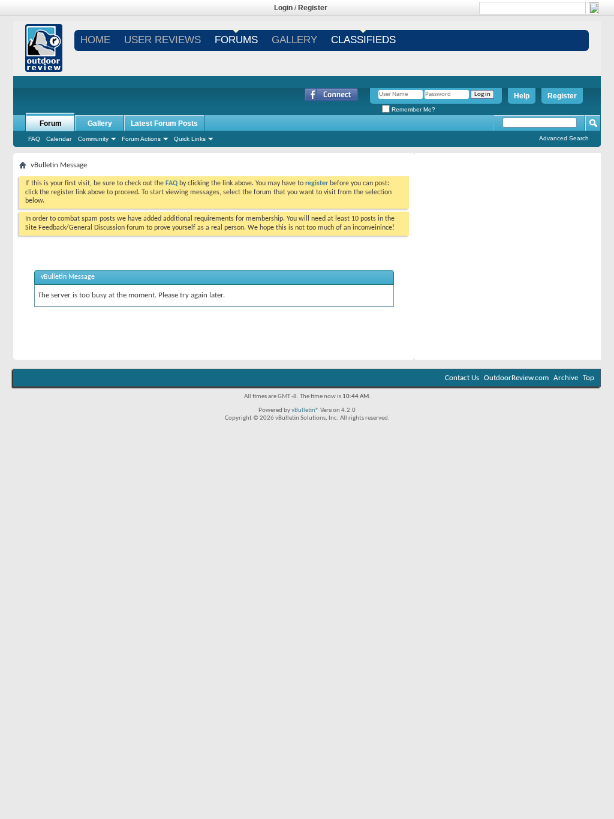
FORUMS (236, 40)
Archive (565, 378)
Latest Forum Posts (164, 123)
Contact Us (462, 378)
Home (95, 40)
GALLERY (294, 40)
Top (588, 378)
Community (93, 139)
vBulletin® (305, 410)
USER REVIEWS (162, 40)
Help (521, 96)
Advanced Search (564, 138)
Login (283, 8)
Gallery (100, 123)
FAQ (34, 139)
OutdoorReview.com (516, 378)
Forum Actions (141, 139)
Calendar (58, 139)
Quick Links (190, 139)
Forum (51, 123)
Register (312, 8)
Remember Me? (412, 109)
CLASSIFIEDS (363, 40)
